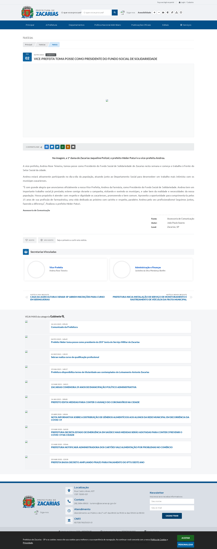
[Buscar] (115, 12)
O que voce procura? (71, 12)
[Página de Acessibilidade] (181, 12)
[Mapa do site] (176, 12)
